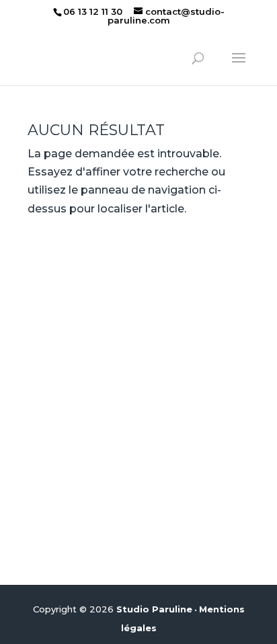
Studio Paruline (154, 609)
